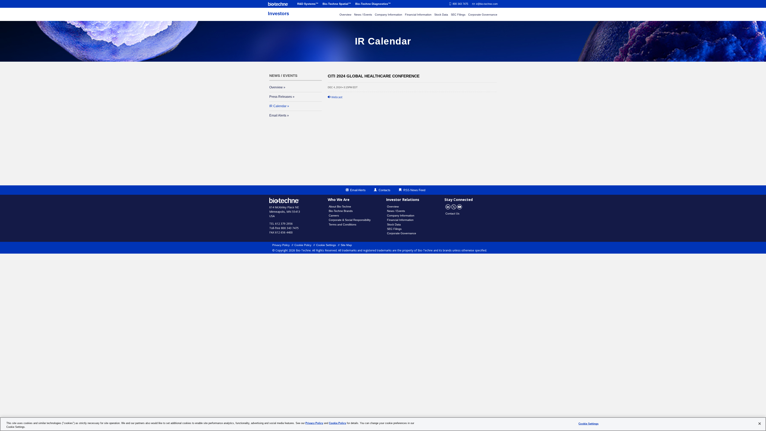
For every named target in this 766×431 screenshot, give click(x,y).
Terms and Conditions (342, 224)
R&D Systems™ (307, 3)
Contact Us (452, 213)
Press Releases (280, 96)
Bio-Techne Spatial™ (337, 3)
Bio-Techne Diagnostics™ (373, 3)
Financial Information (418, 14)
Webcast (337, 97)
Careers (334, 215)
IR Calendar (277, 106)
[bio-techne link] (278, 4)
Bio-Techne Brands (341, 211)
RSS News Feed (414, 190)
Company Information (388, 14)
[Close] (759, 423)
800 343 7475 (460, 3)
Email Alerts (277, 115)
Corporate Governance (482, 14)
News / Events (363, 14)
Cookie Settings (326, 245)
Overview (345, 14)
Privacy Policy (281, 245)
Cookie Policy (302, 245)
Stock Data (441, 14)
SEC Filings (458, 14)
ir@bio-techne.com (487, 3)
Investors (278, 13)
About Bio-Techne (340, 206)
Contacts (384, 190)
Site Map (346, 245)
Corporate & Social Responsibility (350, 219)
